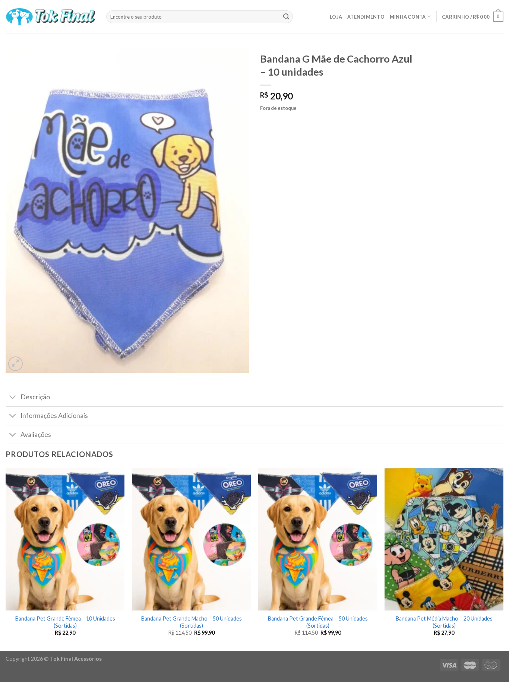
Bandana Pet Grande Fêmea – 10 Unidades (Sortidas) (65, 622)
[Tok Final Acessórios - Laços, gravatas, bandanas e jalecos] (50, 17)
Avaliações (35, 434)
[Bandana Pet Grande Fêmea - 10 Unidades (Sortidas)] (65, 539)
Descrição (35, 397)
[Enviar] (286, 16)
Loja (336, 17)
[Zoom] (15, 363)
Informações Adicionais (54, 415)
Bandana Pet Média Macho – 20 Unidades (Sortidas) (444, 622)
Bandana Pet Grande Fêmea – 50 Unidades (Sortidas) (318, 622)
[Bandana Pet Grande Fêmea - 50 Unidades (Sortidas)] (317, 539)
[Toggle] (13, 398)
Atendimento (366, 17)
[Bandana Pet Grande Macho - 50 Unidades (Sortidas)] (191, 539)
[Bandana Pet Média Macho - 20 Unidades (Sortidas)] (444, 539)
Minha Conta (408, 17)
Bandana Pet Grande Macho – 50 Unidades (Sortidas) (191, 622)
